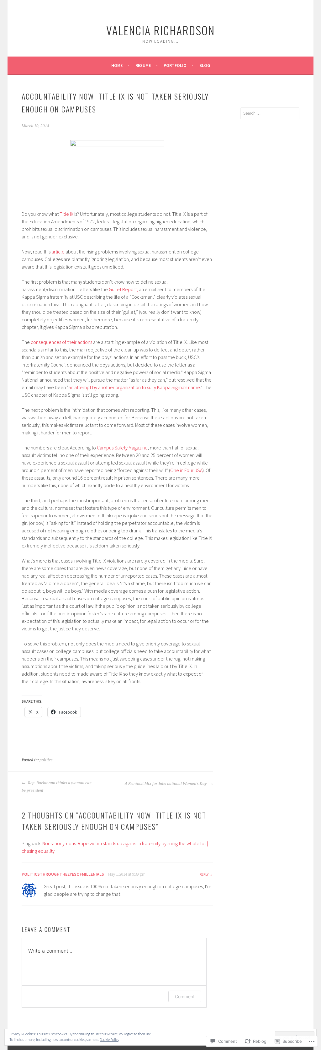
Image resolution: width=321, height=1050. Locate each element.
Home (117, 65)
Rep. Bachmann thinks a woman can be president (57, 787)
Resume (143, 65)
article (58, 251)
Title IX (66, 214)
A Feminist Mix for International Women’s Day (166, 783)
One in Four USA (186, 470)
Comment (185, 996)
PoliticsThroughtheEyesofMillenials (63, 874)
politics (46, 760)
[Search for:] (269, 113)
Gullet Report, (123, 289)
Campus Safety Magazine (122, 447)
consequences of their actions (61, 342)
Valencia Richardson (160, 30)
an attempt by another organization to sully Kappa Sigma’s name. (134, 387)
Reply (204, 874)
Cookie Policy (109, 1039)
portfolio (175, 65)
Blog (204, 65)
